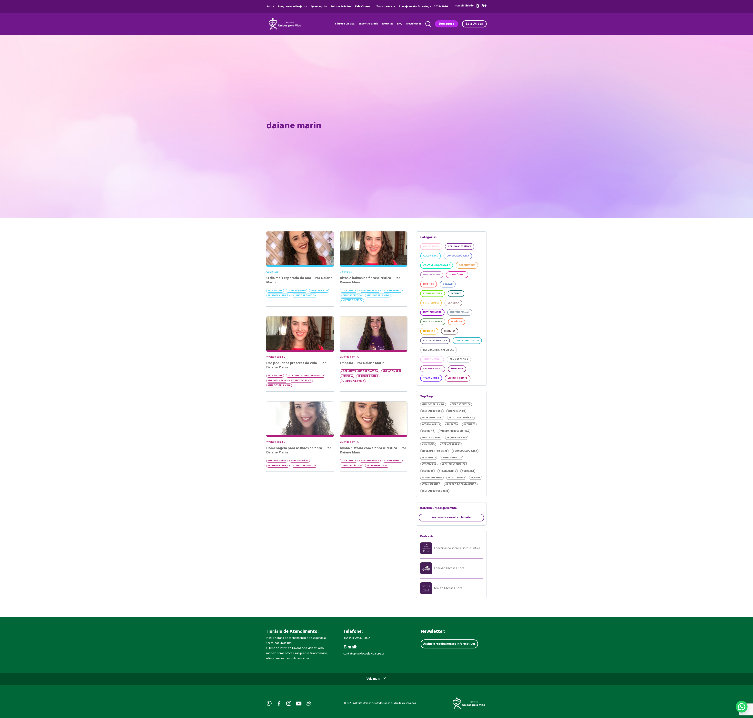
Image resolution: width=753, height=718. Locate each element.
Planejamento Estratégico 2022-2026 (423, 6)
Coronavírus (467, 265)
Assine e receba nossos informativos (449, 643)
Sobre (270, 6)
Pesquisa (449, 331)
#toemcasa (429, 464)
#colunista (275, 290)
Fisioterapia (431, 303)
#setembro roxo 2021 (435, 491)
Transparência (385, 6)
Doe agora (446, 23)
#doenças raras (450, 444)
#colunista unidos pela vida (305, 375)
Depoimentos (431, 275)
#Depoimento (319, 290)
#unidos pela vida (304, 295)
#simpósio (428, 444)
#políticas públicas (454, 464)
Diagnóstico (457, 275)
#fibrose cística (278, 295)
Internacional (459, 312)
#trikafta (451, 424)
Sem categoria (459, 359)
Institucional (432, 312)
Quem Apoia (319, 6)
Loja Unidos (474, 23)
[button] (742, 707)
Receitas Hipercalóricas (438, 350)
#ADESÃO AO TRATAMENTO (460, 484)
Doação (448, 284)
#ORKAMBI (468, 471)
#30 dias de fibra (432, 478)
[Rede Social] (268, 703)
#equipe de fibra (457, 438)
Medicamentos (432, 322)
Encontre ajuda (368, 23)
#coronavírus (431, 424)
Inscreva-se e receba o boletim (451, 517)
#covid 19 (428, 431)
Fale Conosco (363, 6)
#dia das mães (299, 461)
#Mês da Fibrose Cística (454, 431)
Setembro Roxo (432, 369)
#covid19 (427, 471)
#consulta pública (465, 451)
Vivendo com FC (457, 378)
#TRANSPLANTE (431, 484)
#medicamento (431, 438)
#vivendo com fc (352, 300)
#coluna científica (460, 418)
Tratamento (431, 378)
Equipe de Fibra (432, 293)
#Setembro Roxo (432, 411)
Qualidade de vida (467, 340)
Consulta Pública (458, 256)
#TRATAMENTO (447, 471)
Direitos (428, 284)
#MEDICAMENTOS (451, 458)
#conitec (469, 424)
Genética (453, 303)
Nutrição (429, 331)
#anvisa (475, 478)
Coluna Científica (459, 246)
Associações (431, 246)
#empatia (347, 376)
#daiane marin (296, 290)
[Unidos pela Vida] (284, 24)
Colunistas (430, 256)
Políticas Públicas (435, 340)
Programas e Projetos (292, 6)
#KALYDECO (429, 458)
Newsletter (413, 23)
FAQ (399, 23)
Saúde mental (432, 359)
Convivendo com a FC (436, 265)
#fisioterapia (456, 478)
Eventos (456, 293)
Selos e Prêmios (341, 6)
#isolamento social (434, 451)
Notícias (387, 23)
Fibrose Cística (345, 23)
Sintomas (457, 369)
